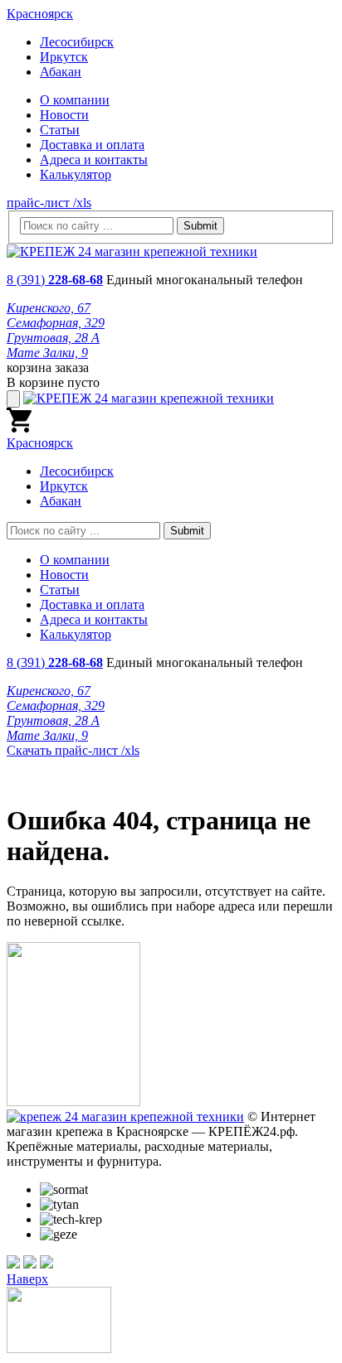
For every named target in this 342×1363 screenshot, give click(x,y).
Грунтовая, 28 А (53, 338)
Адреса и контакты (94, 159)
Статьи (60, 130)
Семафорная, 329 (56, 323)
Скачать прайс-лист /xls (73, 750)
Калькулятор (75, 174)
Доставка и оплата (92, 145)
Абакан (60, 72)
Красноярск (40, 14)
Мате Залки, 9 (47, 353)
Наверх (27, 1279)
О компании (75, 100)
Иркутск (64, 57)
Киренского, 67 (48, 308)
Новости (64, 115)
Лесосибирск (77, 42)
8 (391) (55, 280)
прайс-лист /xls (49, 203)
